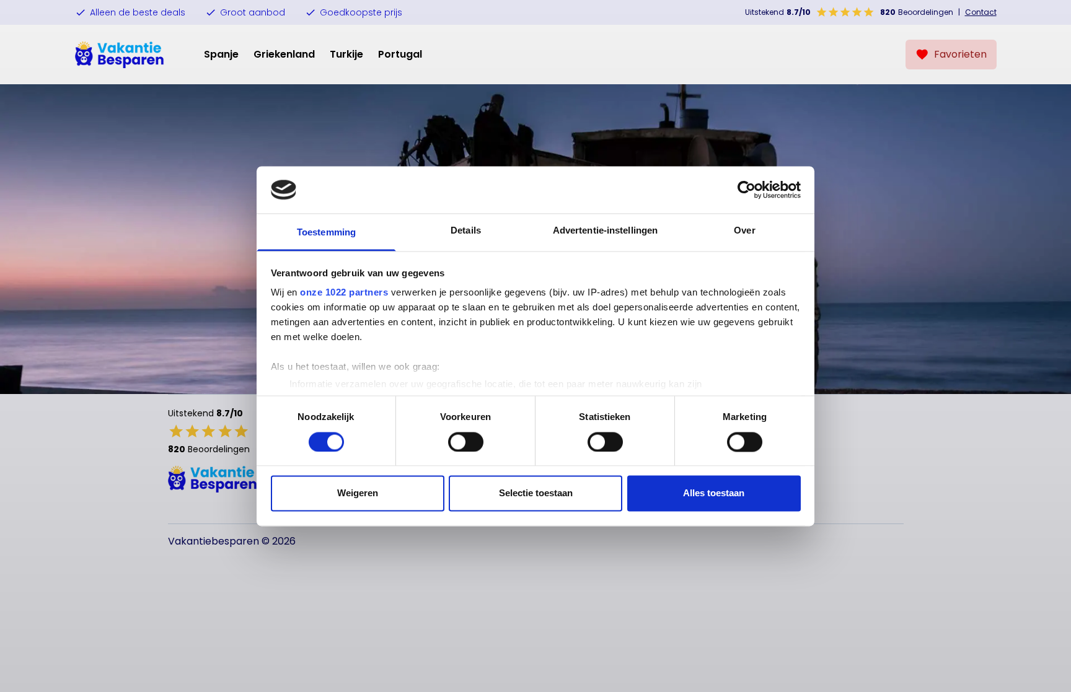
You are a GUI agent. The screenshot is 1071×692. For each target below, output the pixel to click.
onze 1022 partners (344, 292)
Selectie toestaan (536, 493)
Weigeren (357, 493)
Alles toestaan (713, 493)
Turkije (346, 54)
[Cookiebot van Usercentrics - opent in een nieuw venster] (746, 189)
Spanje (221, 54)
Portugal (400, 54)
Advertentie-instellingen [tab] (605, 231)
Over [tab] (744, 231)
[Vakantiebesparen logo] (119, 54)
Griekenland (284, 54)
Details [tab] (466, 231)
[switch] (465, 442)
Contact (981, 12)
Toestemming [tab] (326, 232)
